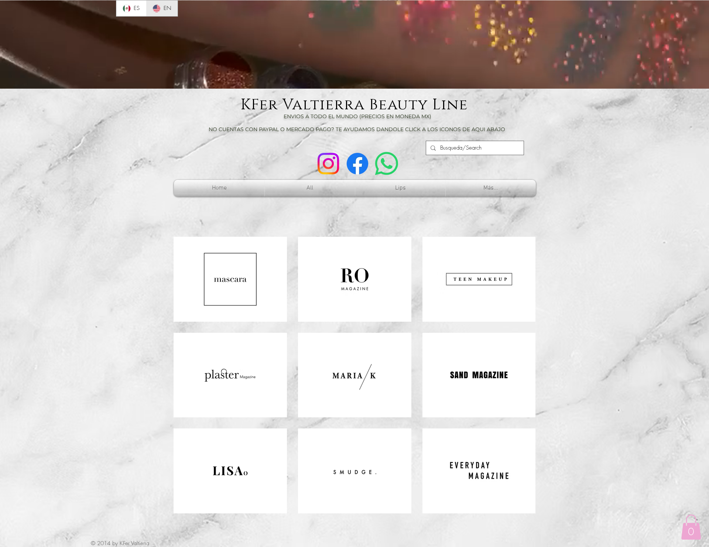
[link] (691, 527)
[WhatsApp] (386, 163)
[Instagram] (328, 163)
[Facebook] (357, 163)
